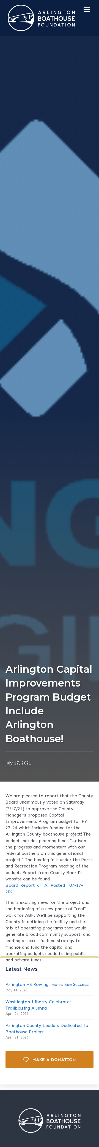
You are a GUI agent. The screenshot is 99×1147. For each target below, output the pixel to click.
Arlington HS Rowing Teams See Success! (47, 984)
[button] (50, 1059)
